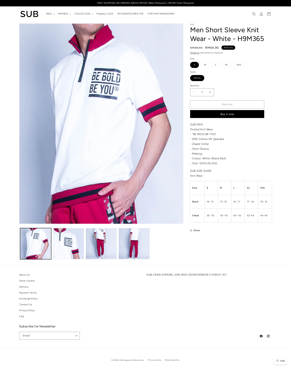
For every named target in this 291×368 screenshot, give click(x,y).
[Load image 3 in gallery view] (101, 243)
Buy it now (227, 114)
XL (228, 65)
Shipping (194, 53)
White (199, 78)
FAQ (21, 316)
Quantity (194, 85)
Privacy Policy (27, 310)
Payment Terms (28, 292)
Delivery (24, 286)
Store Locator (27, 280)
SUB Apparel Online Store (131, 360)
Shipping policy (172, 360)
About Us (24, 274)
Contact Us (25, 304)
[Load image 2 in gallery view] (68, 243)
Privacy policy (154, 360)
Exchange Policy (28, 298)
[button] (50, 13)
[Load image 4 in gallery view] (134, 243)
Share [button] (196, 230)
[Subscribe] (76, 336)
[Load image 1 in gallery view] (35, 243)
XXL (241, 65)
